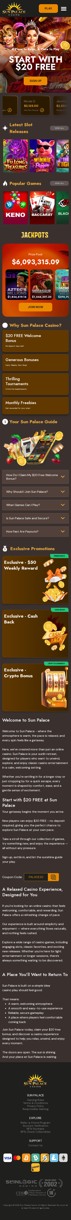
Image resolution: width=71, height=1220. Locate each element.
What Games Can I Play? (23, 505)
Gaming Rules (35, 1100)
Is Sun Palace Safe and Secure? (27, 518)
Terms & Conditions (35, 1103)
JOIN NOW (35, 307)
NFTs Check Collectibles (36, 1131)
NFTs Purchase (35, 1128)
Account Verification (35, 1125)
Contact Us (35, 1145)
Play (48, 8)
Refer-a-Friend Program (35, 1122)
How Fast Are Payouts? (22, 531)
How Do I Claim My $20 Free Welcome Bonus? (32, 477)
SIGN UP (35, 81)
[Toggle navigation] (64, 8)
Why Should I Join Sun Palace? (27, 492)
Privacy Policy (35, 1106)
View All (59, 128)
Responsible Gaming (35, 1109)
